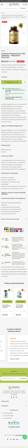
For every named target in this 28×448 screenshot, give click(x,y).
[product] (23, 23)
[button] (2, 4)
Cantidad (4, 77)
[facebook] (11, 397)
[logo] (14, 4)
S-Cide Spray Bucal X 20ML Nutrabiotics (19, 306)
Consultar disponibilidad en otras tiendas (13, 97)
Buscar (23, 8)
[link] (7, 294)
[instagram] (13, 397)
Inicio (2, 13)
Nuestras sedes (8, 413)
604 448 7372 (7, 418)
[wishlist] (23, 4)
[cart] (26, 4)
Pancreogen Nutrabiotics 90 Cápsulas (6, 306)
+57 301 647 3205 (8, 415)
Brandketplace (20, 435)
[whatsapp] (16, 397)
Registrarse (24, 378)
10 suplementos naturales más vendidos (12, 15)
